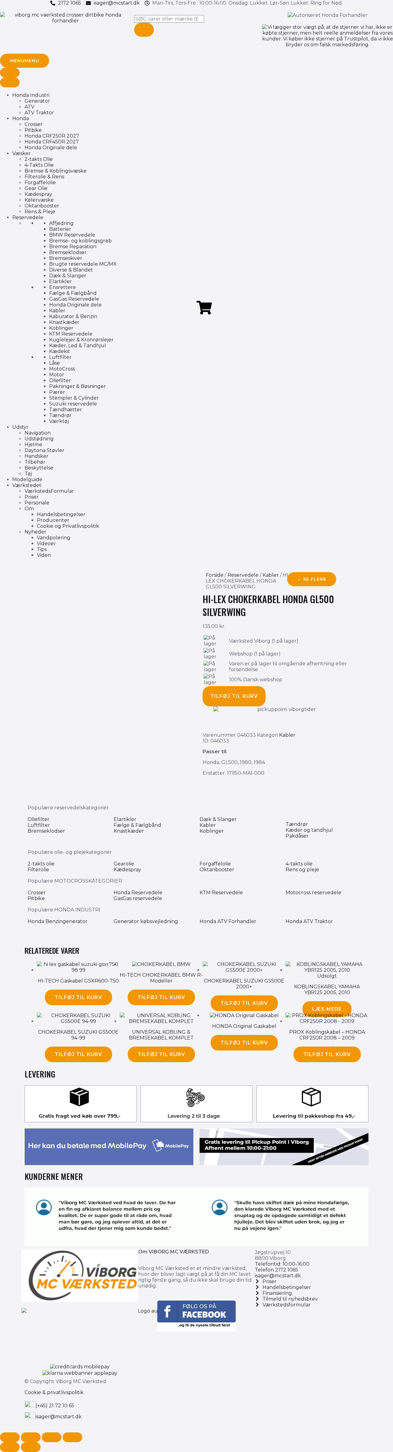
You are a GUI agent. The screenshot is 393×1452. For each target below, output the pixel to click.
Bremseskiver (65, 258)
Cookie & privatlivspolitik (54, 1392)
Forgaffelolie (40, 182)
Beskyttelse (39, 468)
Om (29, 508)
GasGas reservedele (138, 898)
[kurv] (204, 307)
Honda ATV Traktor (309, 921)
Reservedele (27, 217)
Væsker (21, 153)
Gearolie (124, 864)
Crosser (34, 124)
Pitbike (33, 130)
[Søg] (144, 30)
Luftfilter (60, 357)
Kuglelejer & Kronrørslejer (81, 340)
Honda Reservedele (138, 892)
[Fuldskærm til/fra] (31, 1437)
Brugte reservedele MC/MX (83, 264)
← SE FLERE (311, 579)
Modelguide (27, 479)
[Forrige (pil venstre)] (10, 1447)
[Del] (51, 1437)
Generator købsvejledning (146, 921)
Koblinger (61, 328)
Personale (37, 503)
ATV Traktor (39, 113)
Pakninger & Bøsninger (77, 386)
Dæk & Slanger (67, 276)
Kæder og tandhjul (309, 830)
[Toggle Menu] (10, 73)
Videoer (46, 543)
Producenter (53, 520)
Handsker (37, 456)
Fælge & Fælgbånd (73, 293)
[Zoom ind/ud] (10, 1437)
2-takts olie (41, 864)
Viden (44, 555)
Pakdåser (297, 836)
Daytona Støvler (44, 450)
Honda (20, 118)
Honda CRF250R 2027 (52, 136)
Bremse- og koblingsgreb (80, 241)
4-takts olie (299, 864)
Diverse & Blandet (71, 270)
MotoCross (62, 369)
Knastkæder (64, 322)
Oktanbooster (42, 206)
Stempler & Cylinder (74, 398)
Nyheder (35, 532)
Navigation (38, 433)
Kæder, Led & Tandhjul (77, 345)
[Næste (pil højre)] (31, 1447)
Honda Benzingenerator (58, 921)
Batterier (60, 229)
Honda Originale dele (51, 147)
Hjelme (33, 444)
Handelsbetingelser (61, 514)
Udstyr (20, 427)
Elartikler (60, 281)
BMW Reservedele (72, 235)
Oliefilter (60, 380)
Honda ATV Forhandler (228, 921)
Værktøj (59, 421)
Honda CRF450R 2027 (52, 142)
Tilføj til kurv (234, 696)
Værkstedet (26, 485)
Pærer (57, 392)
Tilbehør (35, 462)
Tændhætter (65, 409)
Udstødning (39, 439)
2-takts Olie (39, 159)
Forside (215, 575)
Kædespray (38, 194)
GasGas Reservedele (74, 299)
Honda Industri (30, 95)
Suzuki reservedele (73, 404)
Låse (54, 363)
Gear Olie (36, 188)
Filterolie (38, 869)
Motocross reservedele (313, 892)
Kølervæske (39, 200)
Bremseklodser (68, 252)
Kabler (57, 311)
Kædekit (59, 351)
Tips (42, 549)
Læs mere (327, 1009)
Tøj (28, 474)
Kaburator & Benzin (73, 316)
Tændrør (60, 415)
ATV (29, 107)
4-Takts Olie (39, 165)
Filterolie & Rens (44, 177)
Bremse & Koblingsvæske (56, 171)
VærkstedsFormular (49, 491)
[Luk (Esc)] (72, 1437)
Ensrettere (62, 287)
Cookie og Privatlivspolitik (68, 526)
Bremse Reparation (72, 246)
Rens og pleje (302, 869)
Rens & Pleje (40, 212)
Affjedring (61, 223)
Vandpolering (53, 538)
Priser (32, 497)
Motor (56, 375)
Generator (37, 101)
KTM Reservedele (70, 334)
